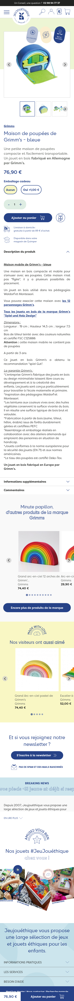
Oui (31, 190)
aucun (10, 190)
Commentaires (14, 490)
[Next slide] (65, 64)
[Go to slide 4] (35, 595)
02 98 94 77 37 (51, 3)
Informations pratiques (23, 962)
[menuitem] (27, 108)
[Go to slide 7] (43, 595)
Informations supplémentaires (25, 482)
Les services (13, 972)
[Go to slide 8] (45, 595)
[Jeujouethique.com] (21, 24)
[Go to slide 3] (32, 595)
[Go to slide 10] (51, 595)
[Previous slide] (9, 64)
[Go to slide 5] (37, 595)
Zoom (8, 34)
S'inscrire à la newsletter (34, 755)
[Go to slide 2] (29, 595)
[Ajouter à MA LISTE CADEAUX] (60, 217)
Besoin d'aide (14, 982)
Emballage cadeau (17, 181)
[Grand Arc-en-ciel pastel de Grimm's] (37, 669)
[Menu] (6, 12)
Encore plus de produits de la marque (37, 608)
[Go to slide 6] (40, 595)
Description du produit (19, 252)
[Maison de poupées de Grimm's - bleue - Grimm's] (38, 551)
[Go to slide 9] (48, 595)
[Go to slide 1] (27, 595)
